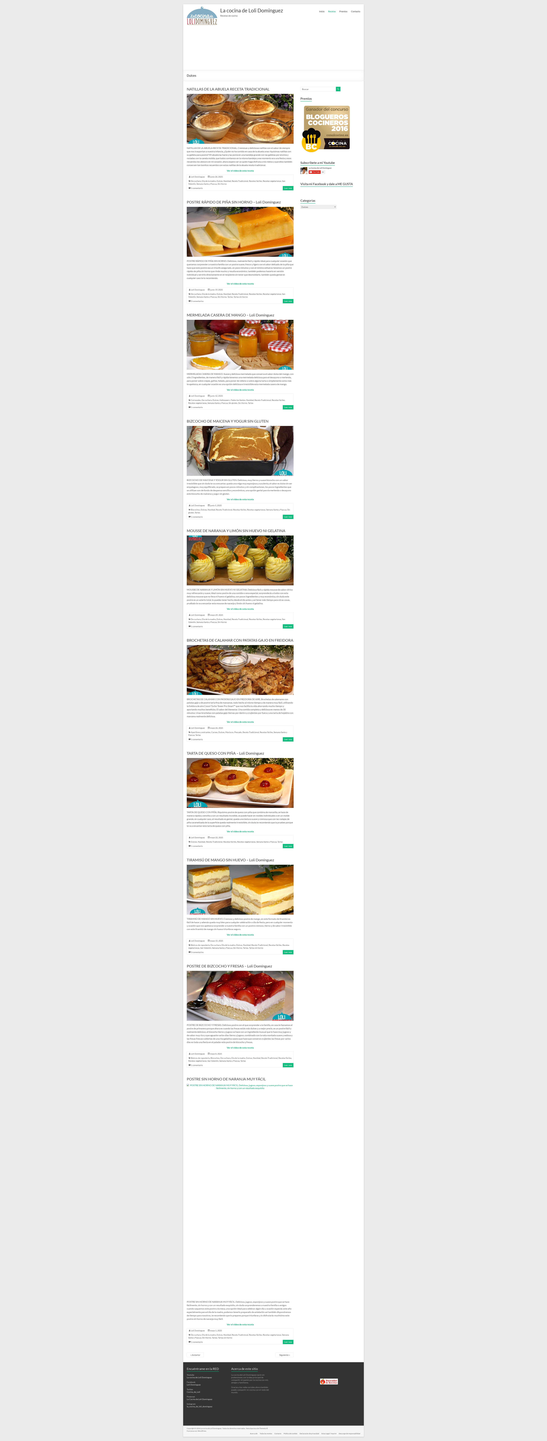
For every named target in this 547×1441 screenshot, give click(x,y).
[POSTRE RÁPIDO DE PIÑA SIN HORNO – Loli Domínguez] (240, 208)
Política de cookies (290, 1433)
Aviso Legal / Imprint (328, 1433)
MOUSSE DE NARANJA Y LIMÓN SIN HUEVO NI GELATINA (236, 530)
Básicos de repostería (200, 945)
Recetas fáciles (255, 181)
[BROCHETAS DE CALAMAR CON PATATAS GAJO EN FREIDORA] (240, 646)
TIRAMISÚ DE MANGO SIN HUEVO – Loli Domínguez (230, 860)
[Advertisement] (273, 49)
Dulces (220, 181)
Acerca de (253, 1433)
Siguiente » (284, 1355)
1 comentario (197, 188)
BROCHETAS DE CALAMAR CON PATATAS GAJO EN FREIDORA (240, 640)
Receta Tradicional (240, 181)
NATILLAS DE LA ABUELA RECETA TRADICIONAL (228, 89)
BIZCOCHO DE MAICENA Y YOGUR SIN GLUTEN (228, 421)
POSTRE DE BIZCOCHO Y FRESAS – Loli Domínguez (229, 966)
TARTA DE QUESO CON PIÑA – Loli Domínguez (225, 753)
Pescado (238, 732)
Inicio (321, 11)
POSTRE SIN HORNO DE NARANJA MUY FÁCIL (226, 1079)
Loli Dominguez (198, 177)
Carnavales (196, 400)
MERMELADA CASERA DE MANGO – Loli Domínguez (230, 315)
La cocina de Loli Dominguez (251, 10)
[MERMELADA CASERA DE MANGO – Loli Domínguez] (240, 321)
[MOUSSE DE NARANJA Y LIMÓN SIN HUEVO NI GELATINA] (240, 537)
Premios (343, 11)
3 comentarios (197, 952)
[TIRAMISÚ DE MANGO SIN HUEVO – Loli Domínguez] (240, 866)
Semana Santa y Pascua (207, 184)
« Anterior (195, 1355)
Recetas (332, 11)
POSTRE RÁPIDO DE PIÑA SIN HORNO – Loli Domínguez (234, 202)
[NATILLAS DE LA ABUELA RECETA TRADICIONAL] (240, 95)
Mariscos (229, 732)
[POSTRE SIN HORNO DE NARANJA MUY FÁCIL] (240, 1085)
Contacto (355, 11)
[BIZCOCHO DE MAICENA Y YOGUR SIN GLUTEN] (240, 427)
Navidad (227, 181)
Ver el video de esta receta (240, 170)
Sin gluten (233, 403)
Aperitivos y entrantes (200, 732)
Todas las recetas (266, 1433)
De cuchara (196, 181)
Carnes (214, 732)
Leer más (288, 188)
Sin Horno (222, 184)
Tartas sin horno (241, 297)
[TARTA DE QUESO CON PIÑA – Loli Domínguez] (240, 759)
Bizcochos (195, 509)
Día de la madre (209, 181)
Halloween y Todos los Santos (232, 400)
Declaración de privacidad (309, 1433)
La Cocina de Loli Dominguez (199, 1399)
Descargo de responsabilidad (349, 1433)
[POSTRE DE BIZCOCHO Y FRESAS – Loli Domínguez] (240, 972)
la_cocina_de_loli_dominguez (199, 1406)
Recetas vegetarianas (272, 181)
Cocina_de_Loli (193, 1392)
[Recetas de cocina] (329, 1380)
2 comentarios (197, 301)
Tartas (230, 297)
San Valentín (205, 948)
